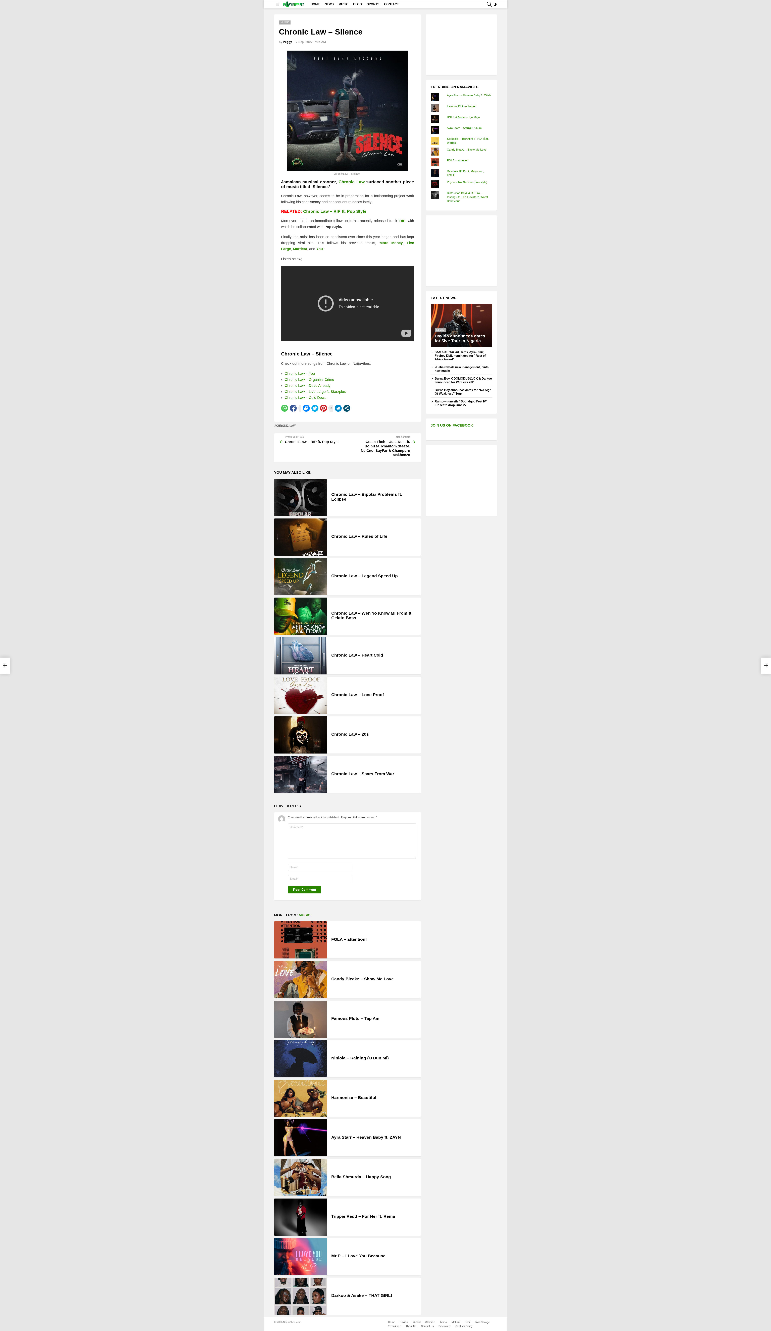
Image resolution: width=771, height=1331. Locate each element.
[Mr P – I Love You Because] (300, 1256)
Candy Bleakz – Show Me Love (362, 979)
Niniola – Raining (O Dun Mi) (360, 1058)
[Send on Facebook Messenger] (306, 408)
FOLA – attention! (349, 939)
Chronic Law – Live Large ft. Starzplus (315, 392)
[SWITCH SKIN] (495, 4)
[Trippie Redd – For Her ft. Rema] (300, 1217)
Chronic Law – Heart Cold (357, 655)
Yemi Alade (394, 1326)
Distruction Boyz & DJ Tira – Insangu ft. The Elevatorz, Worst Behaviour (467, 197)
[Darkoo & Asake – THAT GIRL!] (300, 1296)
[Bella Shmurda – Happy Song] (300, 1177)
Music (304, 915)
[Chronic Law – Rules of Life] (300, 537)
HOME (315, 4)
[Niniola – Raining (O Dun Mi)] (300, 1058)
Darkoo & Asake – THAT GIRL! (361, 1295)
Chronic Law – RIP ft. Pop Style (334, 211)
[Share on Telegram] (338, 408)
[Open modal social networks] (346, 408)
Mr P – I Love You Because (358, 1256)
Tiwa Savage (482, 1322)
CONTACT (391, 4)
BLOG (357, 4)
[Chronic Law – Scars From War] (300, 774)
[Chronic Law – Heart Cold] (300, 655)
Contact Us (427, 1326)
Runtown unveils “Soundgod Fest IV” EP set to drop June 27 (461, 403)
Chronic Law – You (300, 374)
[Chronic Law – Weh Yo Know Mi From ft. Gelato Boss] (300, 616)
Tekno (443, 1322)
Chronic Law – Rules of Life (359, 536)
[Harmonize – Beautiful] (300, 1098)
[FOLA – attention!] (300, 939)
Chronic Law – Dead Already (307, 386)
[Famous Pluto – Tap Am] (300, 1019)
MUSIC (343, 4)
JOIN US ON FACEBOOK (452, 425)
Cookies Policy (463, 1326)
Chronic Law (351, 181)
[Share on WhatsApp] (284, 408)
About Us (411, 1326)
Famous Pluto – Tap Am (355, 1018)
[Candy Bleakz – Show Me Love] (300, 979)
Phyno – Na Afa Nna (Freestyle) (467, 182)
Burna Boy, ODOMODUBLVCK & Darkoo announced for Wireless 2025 (463, 380)
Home (391, 1322)
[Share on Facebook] (293, 408)
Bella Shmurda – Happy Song (361, 1176)
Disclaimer (445, 1326)
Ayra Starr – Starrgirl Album (464, 127)
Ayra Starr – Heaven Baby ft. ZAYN (366, 1137)
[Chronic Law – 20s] (300, 735)
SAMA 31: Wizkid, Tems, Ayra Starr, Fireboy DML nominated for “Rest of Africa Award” (460, 355)
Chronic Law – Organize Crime (309, 380)
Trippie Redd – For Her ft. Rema (363, 1216)
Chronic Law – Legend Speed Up (364, 575)
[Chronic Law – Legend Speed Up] (300, 576)
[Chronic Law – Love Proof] (300, 695)
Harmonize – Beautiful (353, 1097)
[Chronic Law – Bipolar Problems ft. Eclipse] (300, 497)
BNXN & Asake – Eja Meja (463, 117)
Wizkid (417, 1322)
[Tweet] (314, 408)
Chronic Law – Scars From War (362, 773)
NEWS (329, 4)
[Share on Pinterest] (323, 408)
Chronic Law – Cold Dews (305, 398)
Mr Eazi (456, 1322)
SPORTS (373, 4)
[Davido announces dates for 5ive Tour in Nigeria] (461, 325)
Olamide (430, 1322)
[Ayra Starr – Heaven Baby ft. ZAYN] (300, 1137)
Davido (404, 1322)
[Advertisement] (461, 44)
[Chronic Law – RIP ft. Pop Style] (5, 666)
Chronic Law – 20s (350, 734)
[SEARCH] (489, 4)
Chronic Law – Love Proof (357, 694)
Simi (467, 1322)
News (440, 329)
